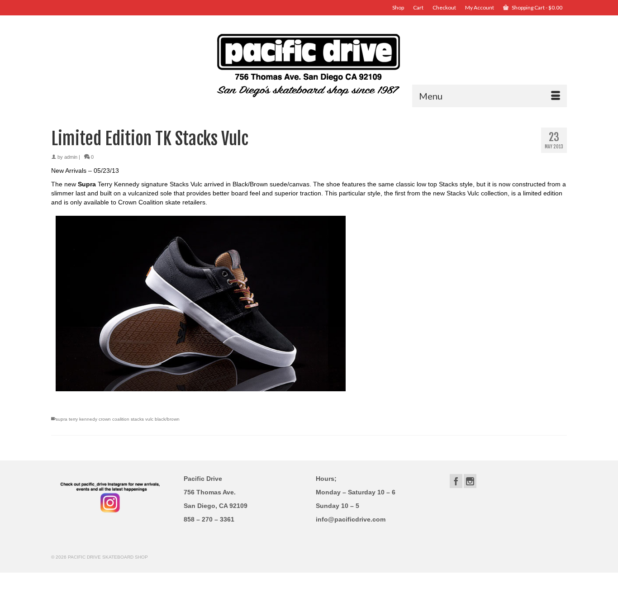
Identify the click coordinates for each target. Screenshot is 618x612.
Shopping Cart (536, 7)
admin (70, 157)
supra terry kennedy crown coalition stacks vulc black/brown (118, 419)
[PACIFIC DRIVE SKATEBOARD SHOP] (309, 64)
